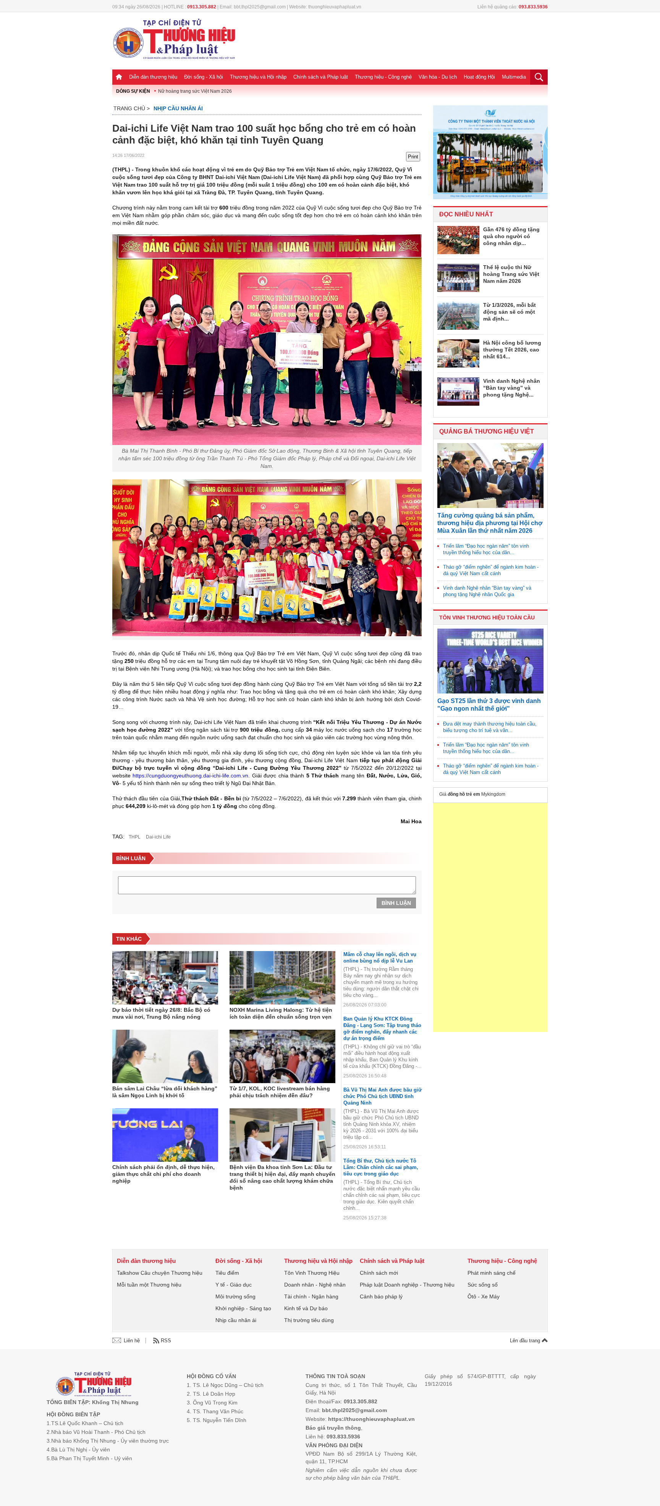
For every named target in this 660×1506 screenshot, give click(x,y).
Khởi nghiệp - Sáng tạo (243, 1308)
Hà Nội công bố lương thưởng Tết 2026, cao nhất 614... (512, 350)
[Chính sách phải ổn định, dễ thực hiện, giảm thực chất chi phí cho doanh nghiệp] (165, 1135)
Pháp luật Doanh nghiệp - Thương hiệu (407, 1285)
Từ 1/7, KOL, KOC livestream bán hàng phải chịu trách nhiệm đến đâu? (280, 1091)
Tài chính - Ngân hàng (311, 1296)
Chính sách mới (379, 1273)
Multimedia (514, 77)
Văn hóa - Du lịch (438, 77)
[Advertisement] (490, 917)
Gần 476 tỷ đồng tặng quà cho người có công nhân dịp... (511, 236)
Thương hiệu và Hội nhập (258, 77)
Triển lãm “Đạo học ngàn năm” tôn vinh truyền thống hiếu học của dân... (486, 549)
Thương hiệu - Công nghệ (383, 77)
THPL (135, 837)
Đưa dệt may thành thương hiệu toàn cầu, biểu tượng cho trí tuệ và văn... (490, 727)
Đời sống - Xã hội (203, 77)
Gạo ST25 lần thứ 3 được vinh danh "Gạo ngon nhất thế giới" (489, 705)
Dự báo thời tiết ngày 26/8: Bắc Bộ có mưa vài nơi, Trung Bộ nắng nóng (161, 1013)
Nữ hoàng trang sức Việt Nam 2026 (195, 91)
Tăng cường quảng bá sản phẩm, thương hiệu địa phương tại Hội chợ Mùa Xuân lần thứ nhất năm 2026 (489, 523)
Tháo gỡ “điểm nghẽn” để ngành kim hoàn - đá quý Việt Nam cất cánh (491, 570)
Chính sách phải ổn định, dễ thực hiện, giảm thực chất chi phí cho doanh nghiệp (163, 1174)
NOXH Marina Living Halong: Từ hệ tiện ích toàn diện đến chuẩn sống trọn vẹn (281, 1013)
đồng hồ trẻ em (464, 794)
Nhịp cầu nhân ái (178, 108)
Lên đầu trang (526, 1340)
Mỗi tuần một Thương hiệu (149, 1285)
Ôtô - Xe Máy (483, 1296)
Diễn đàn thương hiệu (153, 77)
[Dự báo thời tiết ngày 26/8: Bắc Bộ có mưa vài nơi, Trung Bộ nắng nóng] (165, 978)
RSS (166, 1340)
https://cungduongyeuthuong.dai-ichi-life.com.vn (190, 775)
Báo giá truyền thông (333, 1428)
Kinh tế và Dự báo (306, 1308)
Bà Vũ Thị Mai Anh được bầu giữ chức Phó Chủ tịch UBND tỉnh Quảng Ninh (382, 1096)
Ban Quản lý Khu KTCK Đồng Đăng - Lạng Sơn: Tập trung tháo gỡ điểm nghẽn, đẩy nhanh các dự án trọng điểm (382, 1028)
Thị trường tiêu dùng (309, 1320)
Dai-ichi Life (158, 837)
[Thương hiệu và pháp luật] (93, 1385)
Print (413, 157)
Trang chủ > (131, 108)
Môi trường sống (235, 1296)
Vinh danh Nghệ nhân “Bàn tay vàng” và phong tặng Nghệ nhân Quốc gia (487, 591)
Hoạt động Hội (479, 77)
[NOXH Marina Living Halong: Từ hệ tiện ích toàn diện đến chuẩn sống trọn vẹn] (282, 978)
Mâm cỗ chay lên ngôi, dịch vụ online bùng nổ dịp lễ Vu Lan (379, 957)
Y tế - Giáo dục (233, 1285)
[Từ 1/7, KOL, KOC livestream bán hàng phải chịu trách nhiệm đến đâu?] (282, 1056)
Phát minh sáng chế (491, 1273)
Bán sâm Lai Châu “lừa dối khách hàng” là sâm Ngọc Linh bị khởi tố (164, 1091)
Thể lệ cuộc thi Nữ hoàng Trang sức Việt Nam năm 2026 (511, 274)
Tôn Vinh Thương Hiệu (312, 1273)
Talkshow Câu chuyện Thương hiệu (159, 1273)
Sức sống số (482, 1285)
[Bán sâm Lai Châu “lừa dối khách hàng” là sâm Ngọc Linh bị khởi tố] (165, 1056)
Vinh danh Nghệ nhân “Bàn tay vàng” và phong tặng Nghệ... (511, 388)
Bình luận (396, 903)
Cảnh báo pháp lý (381, 1296)
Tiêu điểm (227, 1273)
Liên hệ (132, 1340)
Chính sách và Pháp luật (320, 77)
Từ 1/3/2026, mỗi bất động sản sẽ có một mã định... (509, 312)
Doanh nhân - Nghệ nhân (315, 1285)
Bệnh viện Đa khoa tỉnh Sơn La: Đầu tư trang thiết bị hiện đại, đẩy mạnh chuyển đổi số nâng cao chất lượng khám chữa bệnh (282, 1177)
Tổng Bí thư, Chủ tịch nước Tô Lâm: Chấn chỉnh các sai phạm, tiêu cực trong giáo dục (380, 1167)
